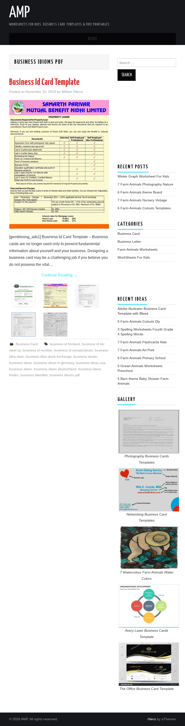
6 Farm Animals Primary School (141, 358)
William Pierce (72, 92)
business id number (37, 350)
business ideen (20, 369)
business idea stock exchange (49, 356)
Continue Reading (59, 275)
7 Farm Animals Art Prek (136, 350)
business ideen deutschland (55, 369)
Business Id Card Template (44, 82)
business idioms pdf (65, 375)
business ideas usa (90, 363)
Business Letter (129, 241)
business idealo (85, 356)
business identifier (34, 375)
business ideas (20, 363)
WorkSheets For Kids (134, 257)
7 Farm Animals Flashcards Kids (142, 342)
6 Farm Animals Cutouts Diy (139, 321)
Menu (92, 39)
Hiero (152, 719)
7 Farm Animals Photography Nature (145, 184)
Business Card (27, 344)
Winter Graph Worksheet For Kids (143, 176)
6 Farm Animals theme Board (140, 192)
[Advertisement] (147, 125)
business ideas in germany (54, 363)
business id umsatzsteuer (73, 350)
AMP (19, 13)
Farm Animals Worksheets (138, 249)
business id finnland (65, 344)
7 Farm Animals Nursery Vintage (142, 200)
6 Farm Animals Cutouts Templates (144, 208)
